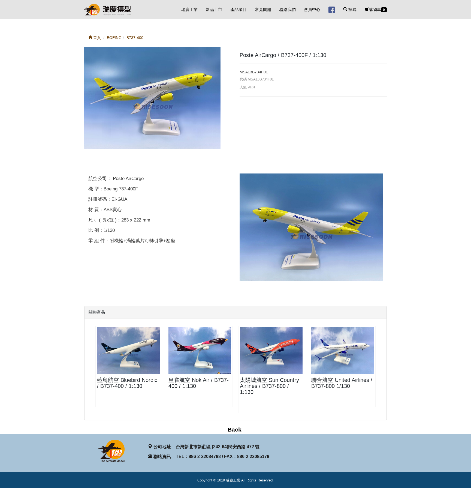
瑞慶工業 (189, 9)
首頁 (96, 37)
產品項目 (238, 9)
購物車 (377, 9)
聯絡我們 (287, 9)
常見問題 (263, 9)
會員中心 (312, 9)
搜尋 (352, 9)
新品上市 (214, 9)
